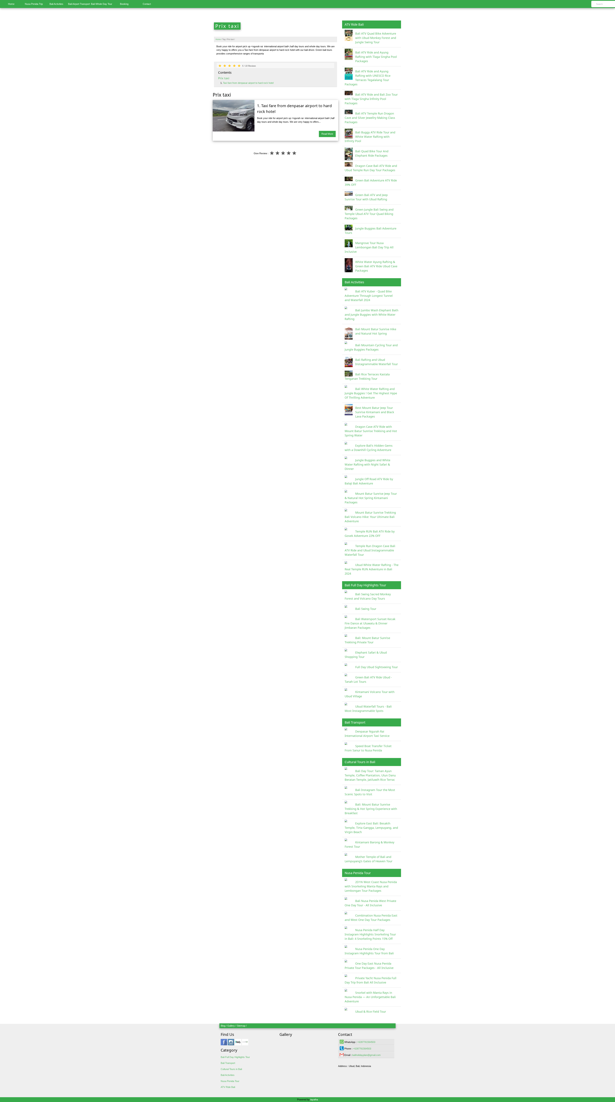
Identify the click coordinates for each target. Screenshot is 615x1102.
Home (11, 4)
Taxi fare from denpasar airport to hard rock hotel (248, 83)
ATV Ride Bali (228, 1087)
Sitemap (241, 1025)
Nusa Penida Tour (230, 1081)
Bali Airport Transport (79, 4)
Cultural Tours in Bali (231, 1069)
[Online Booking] (245, 1043)
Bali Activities (56, 4)
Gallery (231, 1025)
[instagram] (231, 1043)
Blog (223, 1025)
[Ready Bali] (238, 1043)
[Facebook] (224, 1043)
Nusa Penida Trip (34, 4)
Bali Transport (228, 1063)
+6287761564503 (366, 1042)
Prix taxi (223, 78)
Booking (124, 4)
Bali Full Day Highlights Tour (235, 1057)
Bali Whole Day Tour (101, 4)
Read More (327, 133)
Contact (147, 4)
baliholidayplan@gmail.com (366, 1055)
